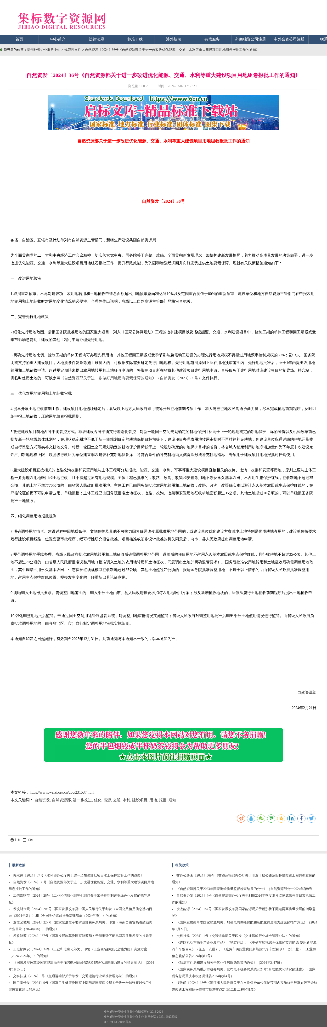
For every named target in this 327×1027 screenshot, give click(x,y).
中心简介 (58, 39)
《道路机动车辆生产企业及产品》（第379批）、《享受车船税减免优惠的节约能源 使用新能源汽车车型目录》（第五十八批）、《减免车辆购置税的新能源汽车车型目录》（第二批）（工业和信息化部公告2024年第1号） (244, 949)
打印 (18, 840)
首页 (19, 39)
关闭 (30, 840)
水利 (126, 800)
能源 (107, 800)
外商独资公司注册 (250, 39)
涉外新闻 (173, 39)
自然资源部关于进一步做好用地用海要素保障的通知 (108, 378)
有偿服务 (212, 39)
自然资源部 (61, 800)
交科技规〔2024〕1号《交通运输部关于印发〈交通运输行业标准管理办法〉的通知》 (76, 976)
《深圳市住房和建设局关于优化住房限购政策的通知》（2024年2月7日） (230, 962)
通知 (172, 800)
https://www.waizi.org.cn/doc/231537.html (62, 792)
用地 (153, 800)
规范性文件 (73, 50)
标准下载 (135, 39)
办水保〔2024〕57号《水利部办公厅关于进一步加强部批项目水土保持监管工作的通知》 (78, 875)
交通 (117, 800)
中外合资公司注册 (289, 39)
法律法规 (96, 39)
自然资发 (42, 800)
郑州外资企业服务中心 (44, 50)
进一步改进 (82, 800)
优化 (97, 800)
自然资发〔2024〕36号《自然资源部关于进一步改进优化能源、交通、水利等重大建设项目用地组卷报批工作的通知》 (172, 50)
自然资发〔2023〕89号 (179, 378)
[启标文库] (163, 129)
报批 (163, 800)
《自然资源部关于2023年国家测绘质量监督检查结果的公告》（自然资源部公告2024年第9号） (246, 889)
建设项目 (139, 800)
